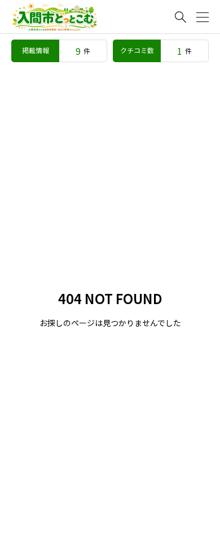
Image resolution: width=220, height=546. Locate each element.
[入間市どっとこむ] (54, 17)
